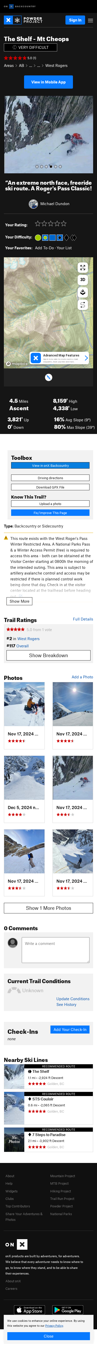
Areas (9, 65)
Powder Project (61, 1206)
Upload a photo (50, 504)
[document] (48, 1329)
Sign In (75, 20)
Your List (64, 247)
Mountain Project (62, 1176)
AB (21, 65)
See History (66, 1004)
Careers (11, 1288)
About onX (13, 1281)
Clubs (9, 1199)
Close (49, 1336)
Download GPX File (50, 487)
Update (72, 998)
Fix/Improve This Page (50, 513)
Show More (19, 601)
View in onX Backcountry (50, 465)
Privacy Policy (54, 1325)
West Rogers (56, 65)
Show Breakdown (48, 655)
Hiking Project (60, 1191)
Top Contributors (17, 1206)
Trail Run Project (62, 1199)
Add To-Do (44, 247)
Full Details (83, 619)
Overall (22, 645)
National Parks (61, 1214)
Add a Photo (82, 676)
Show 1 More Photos (48, 908)
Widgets (11, 1191)
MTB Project (59, 1183)
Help (8, 1183)
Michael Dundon (55, 203)
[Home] (26, 20)
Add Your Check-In (70, 1029)
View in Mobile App (48, 82)
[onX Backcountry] (20, 6)
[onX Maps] (16, 1248)
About (9, 1176)
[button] (9, 134)
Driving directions (50, 478)
